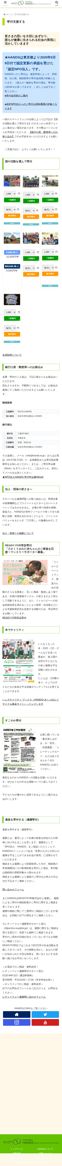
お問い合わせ (45, 1157)
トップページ (16, 1149)
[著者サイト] (16, 1014)
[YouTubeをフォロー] (45, 1022)
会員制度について (12, 355)
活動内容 (16, 1153)
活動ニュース (45, 1153)
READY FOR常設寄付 (14, 617)
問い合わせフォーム (13, 889)
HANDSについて (45, 1149)
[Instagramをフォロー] (16, 1022)
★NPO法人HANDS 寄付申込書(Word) (22, 477)
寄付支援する (16, 1157)
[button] (55, 605)
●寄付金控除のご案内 (16, 95)
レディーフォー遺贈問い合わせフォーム (24, 997)
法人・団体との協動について (18, 533)
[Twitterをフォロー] (45, 1014)
